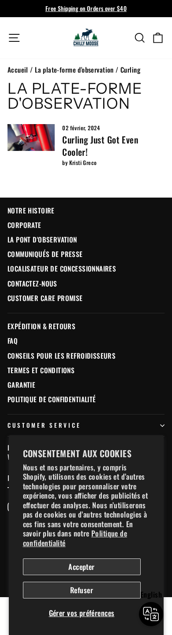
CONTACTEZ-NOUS (32, 283)
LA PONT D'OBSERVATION (42, 239)
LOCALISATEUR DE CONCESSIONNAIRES (61, 268)
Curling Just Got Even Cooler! (100, 145)
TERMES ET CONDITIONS (41, 370)
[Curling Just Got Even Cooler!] (31, 137)
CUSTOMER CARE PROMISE (45, 298)
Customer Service (44, 425)
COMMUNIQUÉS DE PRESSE (45, 254)
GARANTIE (21, 384)
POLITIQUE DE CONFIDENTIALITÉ (51, 399)
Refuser (81, 589)
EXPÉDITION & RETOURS (41, 326)
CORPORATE (24, 225)
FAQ (12, 340)
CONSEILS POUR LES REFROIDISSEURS (61, 355)
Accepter (81, 566)
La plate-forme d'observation (74, 69)
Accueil (17, 69)
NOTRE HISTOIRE (31, 210)
